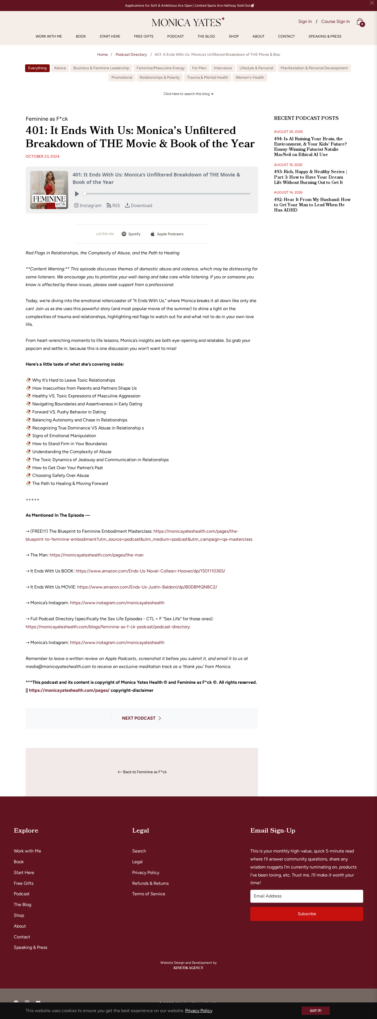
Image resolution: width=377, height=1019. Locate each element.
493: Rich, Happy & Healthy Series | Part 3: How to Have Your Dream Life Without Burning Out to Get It (310, 177)
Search (139, 851)
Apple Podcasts (170, 234)
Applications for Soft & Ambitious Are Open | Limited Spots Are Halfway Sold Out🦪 (189, 5)
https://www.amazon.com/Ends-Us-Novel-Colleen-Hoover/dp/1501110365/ (150, 571)
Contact (22, 936)
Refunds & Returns (150, 883)
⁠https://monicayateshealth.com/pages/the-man (97, 555)
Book (19, 861)
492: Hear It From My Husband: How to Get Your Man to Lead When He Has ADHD (312, 204)
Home (102, 54)
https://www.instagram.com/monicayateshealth (116, 602)
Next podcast (138, 718)
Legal (137, 861)
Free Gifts (23, 883)
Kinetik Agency (188, 968)
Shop (19, 915)
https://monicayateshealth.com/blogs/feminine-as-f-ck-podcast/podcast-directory (108, 626)
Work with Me (27, 851)
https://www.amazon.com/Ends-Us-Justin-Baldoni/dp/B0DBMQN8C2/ (147, 587)
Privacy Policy (145, 872)
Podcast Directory (131, 54)
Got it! (316, 1011)
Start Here (24, 872)
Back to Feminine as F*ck (145, 772)
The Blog (22, 904)
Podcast (22, 893)
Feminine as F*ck (47, 118)
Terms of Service (148, 893)
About (20, 926)
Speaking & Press (30, 947)
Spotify (134, 234)
